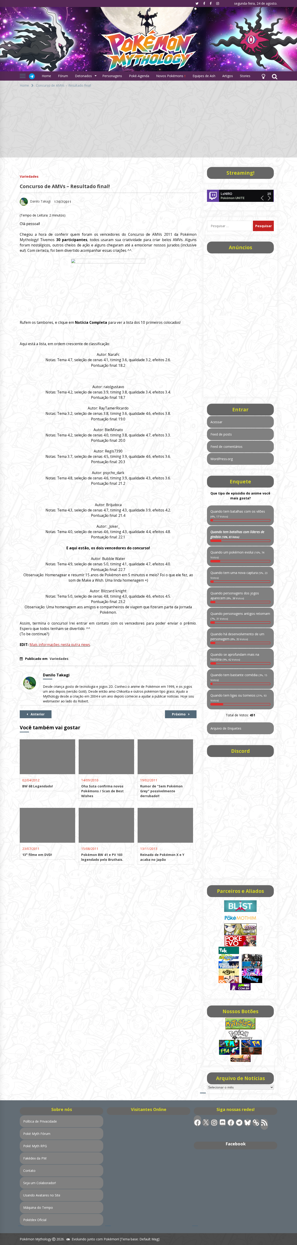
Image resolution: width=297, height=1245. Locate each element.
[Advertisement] (148, 124)
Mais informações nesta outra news (59, 644)
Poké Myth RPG (35, 1146)
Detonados (83, 76)
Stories (245, 76)
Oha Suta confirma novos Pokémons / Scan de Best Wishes (102, 791)
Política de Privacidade (40, 1121)
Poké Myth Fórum (36, 1133)
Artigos (227, 76)
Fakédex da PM (34, 1158)
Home (46, 76)
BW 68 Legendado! (37, 786)
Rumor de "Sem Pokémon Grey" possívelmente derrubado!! (161, 791)
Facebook (236, 1144)
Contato (29, 1170)
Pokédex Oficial (34, 1220)
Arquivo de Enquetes (225, 728)
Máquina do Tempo (38, 1207)
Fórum (63, 76)
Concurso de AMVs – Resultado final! (65, 186)
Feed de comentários (226, 446)
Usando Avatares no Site (41, 1195)
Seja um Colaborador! (39, 1183)
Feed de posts (221, 434)
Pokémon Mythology (35, 1239)
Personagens (112, 76)
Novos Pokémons (170, 76)
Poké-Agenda (139, 76)
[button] (263, 76)
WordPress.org (221, 459)
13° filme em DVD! (37, 854)
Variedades (29, 176)
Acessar (216, 422)
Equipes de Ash (204, 76)
